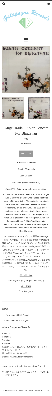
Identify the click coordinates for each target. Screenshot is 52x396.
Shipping (6, 340)
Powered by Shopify (41, 390)
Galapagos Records (25, 390)
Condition (6, 337)
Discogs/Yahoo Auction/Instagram (17, 357)
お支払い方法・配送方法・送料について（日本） (25, 347)
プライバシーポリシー (12, 350)
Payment (6, 343)
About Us (6, 333)
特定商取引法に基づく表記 (14, 353)
